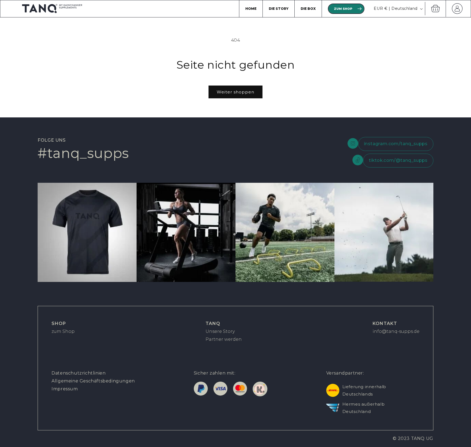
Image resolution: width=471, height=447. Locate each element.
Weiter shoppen (235, 92)
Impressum (65, 388)
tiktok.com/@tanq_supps (398, 160)
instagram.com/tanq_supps (396, 143)
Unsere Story (220, 331)
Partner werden (224, 339)
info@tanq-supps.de (396, 331)
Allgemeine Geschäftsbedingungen (93, 381)
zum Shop (63, 331)
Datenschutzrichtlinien (78, 373)
